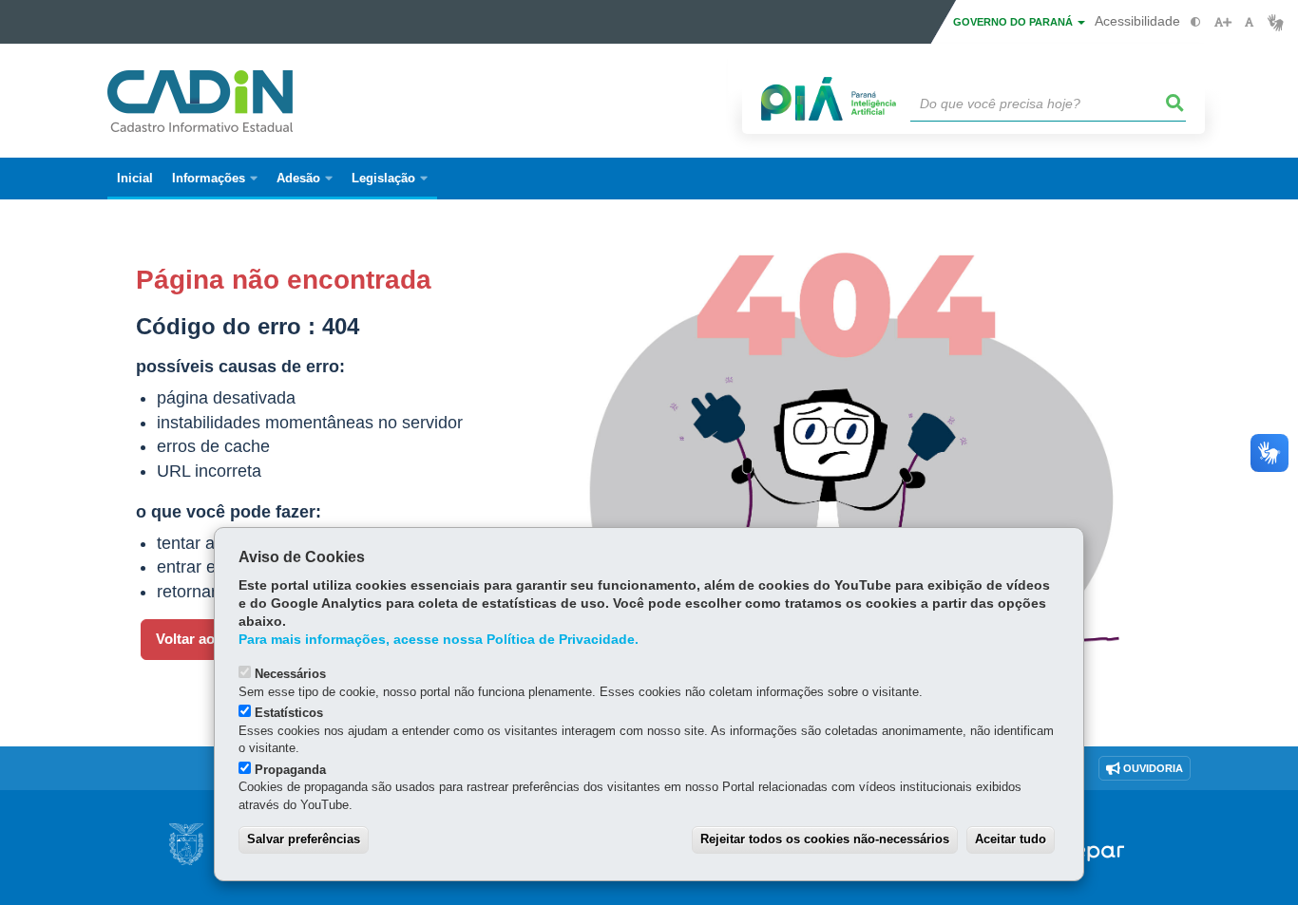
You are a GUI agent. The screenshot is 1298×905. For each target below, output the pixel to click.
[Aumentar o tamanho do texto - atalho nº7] (1222, 22)
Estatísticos (289, 713)
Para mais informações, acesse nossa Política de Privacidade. (439, 639)
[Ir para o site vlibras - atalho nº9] (1276, 22)
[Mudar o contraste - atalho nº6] (1196, 22)
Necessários (290, 674)
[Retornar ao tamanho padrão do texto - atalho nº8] (1249, 22)
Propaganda (290, 770)
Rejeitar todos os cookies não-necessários (824, 839)
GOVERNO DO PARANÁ (1014, 22)
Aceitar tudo (1010, 839)
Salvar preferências (303, 839)
